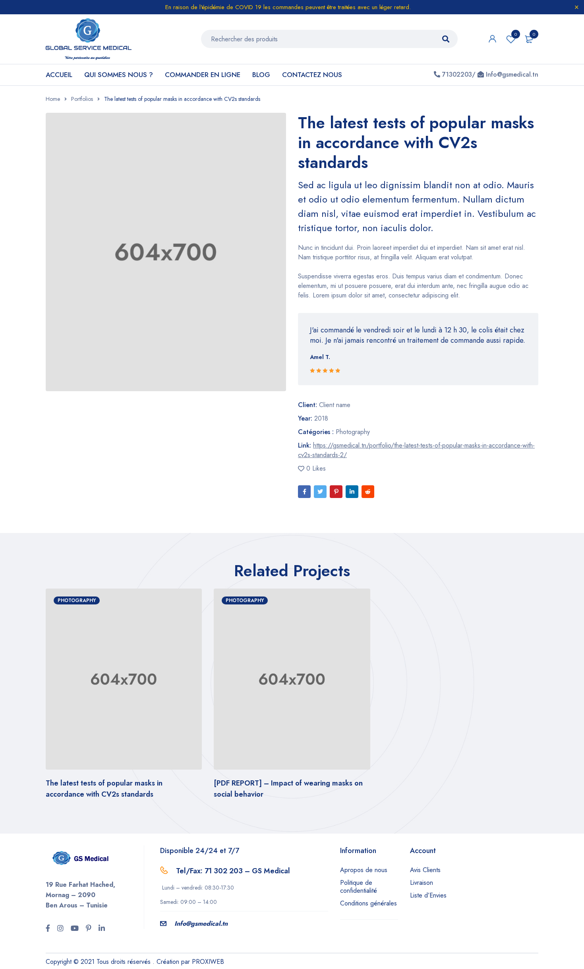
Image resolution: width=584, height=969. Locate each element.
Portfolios (82, 99)
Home (53, 99)
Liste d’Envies (428, 895)
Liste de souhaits (515, 34)
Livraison (421, 882)
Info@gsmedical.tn (201, 923)
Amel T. (320, 357)
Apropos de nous (363, 869)
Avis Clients (425, 869)
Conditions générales (368, 903)
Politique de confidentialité (358, 886)
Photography (353, 431)
